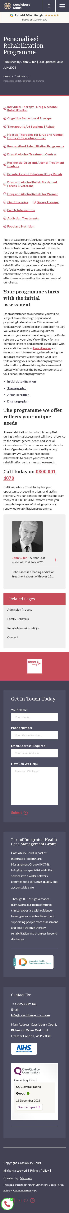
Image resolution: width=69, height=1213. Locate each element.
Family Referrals (18, 618)
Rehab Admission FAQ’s (23, 628)
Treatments (21, 76)
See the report (27, 1107)
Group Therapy (48, 202)
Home (6, 76)
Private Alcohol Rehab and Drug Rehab (34, 174)
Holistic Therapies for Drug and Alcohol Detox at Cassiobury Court (35, 136)
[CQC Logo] (27, 1074)
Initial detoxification (21, 381)
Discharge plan (17, 401)
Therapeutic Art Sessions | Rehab (31, 126)
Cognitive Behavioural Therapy (29, 118)
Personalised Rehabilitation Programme (35, 146)
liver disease (42, 348)
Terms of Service (22, 1190)
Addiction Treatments (23, 218)
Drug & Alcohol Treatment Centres (32, 154)
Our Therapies (17, 202)
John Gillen (28, 61)
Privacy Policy (39, 1170)
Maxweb (26, 1178)
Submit (16, 813)
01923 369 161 (26, 1003)
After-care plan (18, 394)
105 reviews (40, 19)
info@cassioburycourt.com (30, 1015)
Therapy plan (16, 388)
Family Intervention (21, 210)
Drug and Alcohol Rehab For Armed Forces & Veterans (32, 183)
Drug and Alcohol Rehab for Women (32, 194)
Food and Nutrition (20, 226)
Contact (12, 637)
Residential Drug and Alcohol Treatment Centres (35, 164)
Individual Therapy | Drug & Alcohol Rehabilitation (32, 108)
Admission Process (19, 609)
